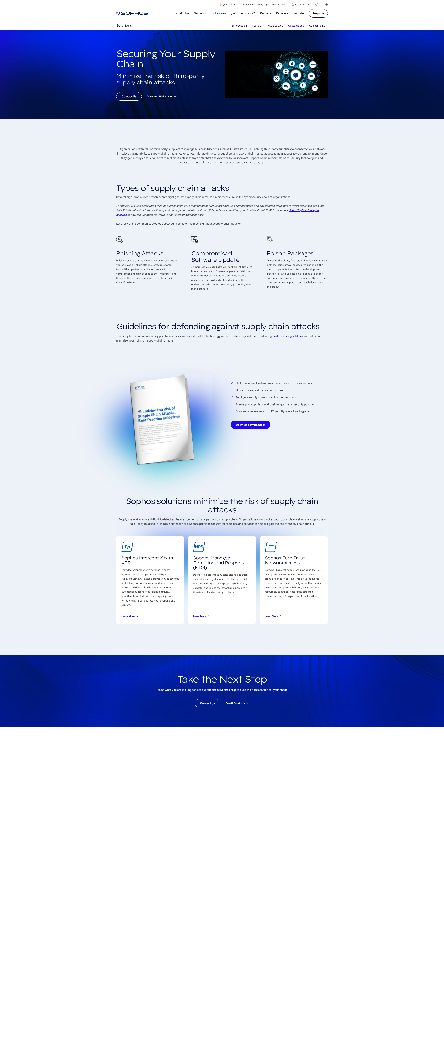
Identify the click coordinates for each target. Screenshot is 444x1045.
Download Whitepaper (160, 96)
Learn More (128, 616)
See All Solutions (235, 703)
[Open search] (316, 4)
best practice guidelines (287, 336)
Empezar (318, 13)
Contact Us (129, 96)
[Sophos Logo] (132, 13)
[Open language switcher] (326, 4)
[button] (300, 4)
